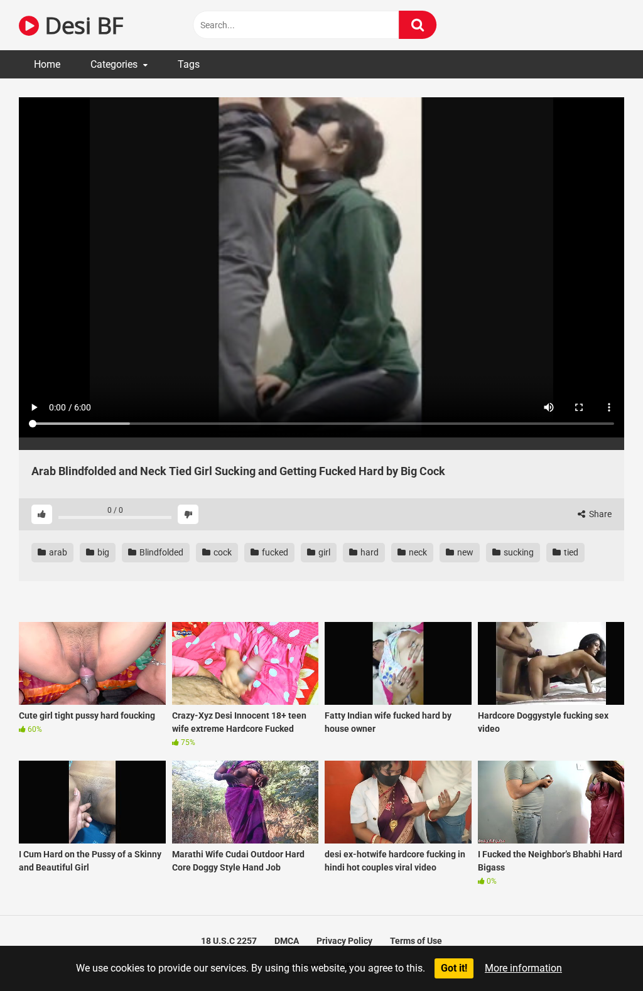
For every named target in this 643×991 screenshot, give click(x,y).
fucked (274, 552)
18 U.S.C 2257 (229, 941)
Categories (114, 64)
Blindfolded (160, 552)
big (102, 552)
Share (599, 514)
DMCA (286, 941)
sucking (518, 552)
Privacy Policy (344, 941)
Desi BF (81, 25)
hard (369, 552)
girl (323, 552)
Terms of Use (416, 941)
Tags (189, 64)
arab (57, 552)
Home (47, 64)
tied (570, 552)
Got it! (454, 968)
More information (523, 968)
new (464, 552)
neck (417, 552)
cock (222, 552)
